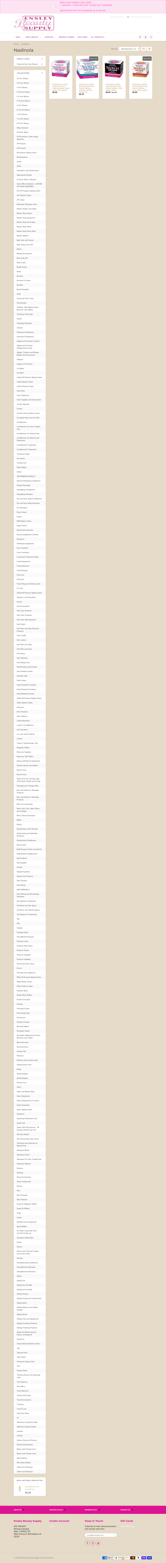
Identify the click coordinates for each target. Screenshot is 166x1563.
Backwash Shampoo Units (27, 204)
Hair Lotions (21, 640)
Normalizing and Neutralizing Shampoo (28, 895)
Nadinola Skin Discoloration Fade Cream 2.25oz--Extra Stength (86, 88)
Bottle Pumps (22, 267)
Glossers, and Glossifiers (26, 597)
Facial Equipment (23, 561)
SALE (19, 1087)
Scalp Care (21, 1123)
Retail (19, 1069)
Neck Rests (21, 885)
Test (18, 1366)
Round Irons (21, 1083)
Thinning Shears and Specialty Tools (28, 1376)
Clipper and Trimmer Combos (28, 341)
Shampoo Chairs (23, 1155)
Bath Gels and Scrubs (25, 240)
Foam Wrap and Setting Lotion (28, 584)
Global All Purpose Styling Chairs (29, 593)
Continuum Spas (23, 454)
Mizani (19, 824)
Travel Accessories (24, 1400)
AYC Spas (20, 200)
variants (20, 1431)
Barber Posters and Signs (26, 209)
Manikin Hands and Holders (27, 765)
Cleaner (20, 328)
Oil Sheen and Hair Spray (26, 906)
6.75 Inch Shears (23, 110)
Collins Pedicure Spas (25, 386)
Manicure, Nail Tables (25, 756)
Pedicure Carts (22, 941)
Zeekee (50, 1558)
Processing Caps (23, 1013)
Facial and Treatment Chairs (28, 557)
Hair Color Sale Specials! (26, 620)
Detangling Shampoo (25, 494)
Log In (52, 1526)
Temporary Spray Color (26, 1361)
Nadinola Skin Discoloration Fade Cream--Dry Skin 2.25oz (114, 87)
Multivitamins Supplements (27, 854)
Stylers (19, 1276)
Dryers (19, 517)
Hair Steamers (22, 658)
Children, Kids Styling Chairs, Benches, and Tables (28, 308)
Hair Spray (21, 653)
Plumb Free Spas (23, 999)
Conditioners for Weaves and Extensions (28, 439)
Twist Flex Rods (23, 1413)
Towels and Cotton (24, 1395)
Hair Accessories (23, 606)
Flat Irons (20, 575)
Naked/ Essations (23, 872)
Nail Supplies (22, 863)
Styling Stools (22, 1314)
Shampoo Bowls (23, 1150)
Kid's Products (22, 712)
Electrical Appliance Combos (28, 535)
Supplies (49, 37)
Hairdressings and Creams (27, 667)
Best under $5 (22, 258)
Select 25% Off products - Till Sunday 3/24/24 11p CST (28, 1128)
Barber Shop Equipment (26, 218)
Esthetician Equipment (25, 544)
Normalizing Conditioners (26, 901)
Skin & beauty (22, 1195)
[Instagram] (92, 1543)
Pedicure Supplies (24, 955)
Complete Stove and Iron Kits (28, 418)
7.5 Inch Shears (23, 119)
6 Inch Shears (22, 105)
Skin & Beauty (32, 37)
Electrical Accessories (25, 530)
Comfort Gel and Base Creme (28, 413)
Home (16, 44)
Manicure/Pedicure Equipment (28, 761)
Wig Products (22, 1458)
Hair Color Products (24, 615)
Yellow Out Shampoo (25, 1467)
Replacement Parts (24, 1065)
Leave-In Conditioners (25, 725)
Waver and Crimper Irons (26, 1449)
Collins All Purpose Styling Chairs (29, 377)
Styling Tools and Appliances (28, 1319)
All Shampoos (22, 157)
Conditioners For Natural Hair (28, 433)
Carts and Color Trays (25, 298)
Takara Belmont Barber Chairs (28, 1344)
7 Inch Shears (22, 114)
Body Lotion (21, 262)
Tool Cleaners (22, 1382)
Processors (21, 1017)
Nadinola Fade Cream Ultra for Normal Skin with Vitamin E (60, 87)
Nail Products (22, 858)
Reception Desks (23, 1031)
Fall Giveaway (22, 570)
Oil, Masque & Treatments (27, 914)
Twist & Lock (21, 1409)
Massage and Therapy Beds (28, 786)
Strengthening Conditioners (27, 1263)
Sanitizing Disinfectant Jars (27, 1118)
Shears (19, 1186)
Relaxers (20, 1056)
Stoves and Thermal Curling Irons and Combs (27, 1252)
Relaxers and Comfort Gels (27, 1060)
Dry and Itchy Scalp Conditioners (29, 499)
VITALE (19, 1436)
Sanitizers (20, 1114)
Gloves (19, 602)
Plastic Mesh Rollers (24, 995)
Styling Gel (21, 1281)
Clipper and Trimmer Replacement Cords (25, 346)
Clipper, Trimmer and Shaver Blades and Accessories (28, 353)
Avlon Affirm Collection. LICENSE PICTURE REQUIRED (29, 185)
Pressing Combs (23, 1008)
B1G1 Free (82, 37)
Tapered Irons (22, 1353)
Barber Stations (23, 236)
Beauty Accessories (24, 254)
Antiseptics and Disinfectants (28, 170)
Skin (18, 1191)
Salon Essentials (23, 1105)
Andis (19, 166)
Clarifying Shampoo (24, 323)
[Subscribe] (114, 1535)
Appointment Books (24, 175)
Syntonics (20, 1339)
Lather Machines (23, 721)
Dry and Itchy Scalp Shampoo (28, 503)
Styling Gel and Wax (24, 1285)
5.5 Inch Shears (23, 96)
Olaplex (20, 928)
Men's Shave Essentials (26, 816)
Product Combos (23, 1022)
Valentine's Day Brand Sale (27, 1422)
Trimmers (20, 1404)
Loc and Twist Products (26, 734)
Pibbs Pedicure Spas (25, 986)
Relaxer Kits (21, 1051)
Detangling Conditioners (26, 490)
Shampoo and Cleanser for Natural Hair (27, 1144)
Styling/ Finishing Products (27, 1323)
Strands (20, 1258)
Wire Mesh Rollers (24, 1463)
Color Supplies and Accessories (29, 400)
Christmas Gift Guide (25, 314)
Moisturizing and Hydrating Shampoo (27, 834)
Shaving (20, 1173)
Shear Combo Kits (24, 1182)
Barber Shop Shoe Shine (26, 231)
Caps (19, 294)
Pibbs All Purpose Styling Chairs (29, 977)
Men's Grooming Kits (25, 804)
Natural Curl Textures (25, 876)
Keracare (20, 707)
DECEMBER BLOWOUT (26, 476)
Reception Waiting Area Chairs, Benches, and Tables (29, 1036)
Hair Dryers (21, 624)
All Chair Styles (22, 132)
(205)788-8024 (118, 17)
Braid (19, 271)
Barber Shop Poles (24, 227)
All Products (97, 37)
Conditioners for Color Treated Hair (28, 428)
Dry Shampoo (22, 508)
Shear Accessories (24, 1177)
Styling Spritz (22, 1303)
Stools (19, 1242)
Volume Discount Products (27, 1440)
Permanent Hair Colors (25, 964)
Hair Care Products (24, 611)
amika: (19, 161)
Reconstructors (22, 1042)
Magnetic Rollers (23, 748)
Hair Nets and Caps (24, 644)
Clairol (19, 319)
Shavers (20, 1168)
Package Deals (22, 932)
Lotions (19, 739)
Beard (19, 249)
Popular (20, 1004)
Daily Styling (21, 467)
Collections (23, 73)
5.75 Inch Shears (23, 101)
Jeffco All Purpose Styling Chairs (29, 698)
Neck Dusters (22, 881)
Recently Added (66, 37)
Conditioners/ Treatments (26, 445)
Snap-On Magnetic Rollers (27, 1204)
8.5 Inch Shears (23, 123)
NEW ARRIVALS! (23, 890)
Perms (19, 968)
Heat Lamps (21, 680)
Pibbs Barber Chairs (24, 982)
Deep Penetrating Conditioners (28, 481)
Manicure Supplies (24, 752)
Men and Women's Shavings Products (28, 791)
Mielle (19, 820)
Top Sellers (21, 1386)
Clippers (20, 359)
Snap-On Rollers (23, 1208)
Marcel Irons (21, 770)
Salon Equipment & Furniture (28, 1101)
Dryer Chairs (21, 512)
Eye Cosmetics (22, 548)
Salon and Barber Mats (26, 1092)
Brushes (20, 276)
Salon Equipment (23, 1096)
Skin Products (22, 1200)
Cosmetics (21, 458)
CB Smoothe (21, 303)
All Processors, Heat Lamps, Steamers (28, 138)
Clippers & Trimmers (24, 364)
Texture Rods (22, 1370)
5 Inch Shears (22, 87)
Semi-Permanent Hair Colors (28, 1139)
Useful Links (23, 59)
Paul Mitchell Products (25, 937)
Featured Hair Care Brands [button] (27, 64)
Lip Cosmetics (22, 730)
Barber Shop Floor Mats (26, 222)
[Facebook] (87, 1543)
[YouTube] (98, 1543)
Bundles (20, 285)
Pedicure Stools (23, 950)
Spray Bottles (22, 1226)
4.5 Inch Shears (23, 83)
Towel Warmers (23, 1391)
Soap (19, 1213)
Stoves (19, 1247)
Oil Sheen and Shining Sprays (28, 910)
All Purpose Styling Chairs (27, 153)
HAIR (18, 37)
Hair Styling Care (23, 662)
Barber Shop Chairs (24, 213)
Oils (18, 919)
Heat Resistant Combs (25, 694)
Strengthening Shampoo (26, 1267)
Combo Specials (23, 404)
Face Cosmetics (23, 552)
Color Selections (23, 395)
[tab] (30, 64)
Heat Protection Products (26, 685)
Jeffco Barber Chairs (25, 703)
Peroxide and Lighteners (26, 973)
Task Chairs (21, 1357)
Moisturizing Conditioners (26, 840)
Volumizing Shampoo (25, 1445)
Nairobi (19, 867)
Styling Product (22, 1294)
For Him (20, 588)
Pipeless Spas (22, 991)
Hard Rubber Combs (25, 671)
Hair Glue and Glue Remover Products (28, 630)
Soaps (19, 1217)
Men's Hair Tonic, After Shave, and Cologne (28, 810)
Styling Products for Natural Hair (29, 1298)
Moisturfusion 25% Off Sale (27, 829)
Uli (18, 1418)
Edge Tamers (22, 526)
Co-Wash (20, 368)
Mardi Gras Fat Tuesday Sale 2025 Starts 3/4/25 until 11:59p (28, 780)
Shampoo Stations (24, 1164)
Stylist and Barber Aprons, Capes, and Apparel (27, 1333)
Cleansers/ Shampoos (25, 332)
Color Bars (21, 391)
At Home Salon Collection (26, 179)
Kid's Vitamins (22, 716)
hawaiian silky (22, 676)
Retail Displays (22, 1074)
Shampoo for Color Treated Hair (29, 1159)
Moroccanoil (21, 845)
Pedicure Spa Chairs (25, 946)
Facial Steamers (23, 566)
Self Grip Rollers (23, 1134)
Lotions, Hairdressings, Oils (27, 743)
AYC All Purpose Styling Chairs (28, 191)
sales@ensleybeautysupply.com (141, 17)
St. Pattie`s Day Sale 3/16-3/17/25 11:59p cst (27, 1232)
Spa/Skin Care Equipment (27, 1222)
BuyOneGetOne (23, 289)
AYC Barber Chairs (24, 195)
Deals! (19, 472)
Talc (18, 1348)
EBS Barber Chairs (24, 521)
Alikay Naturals (22, 128)
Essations (20, 539)
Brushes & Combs (24, 280)
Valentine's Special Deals (26, 1427)
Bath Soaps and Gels (25, 245)
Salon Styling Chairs (24, 1110)
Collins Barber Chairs (25, 382)
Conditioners (21, 422)
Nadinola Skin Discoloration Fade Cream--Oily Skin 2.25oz (140, 87)
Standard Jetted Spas (25, 1238)
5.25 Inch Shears (23, 92)
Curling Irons (22, 463)
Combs (19, 409)
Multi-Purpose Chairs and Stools (29, 849)
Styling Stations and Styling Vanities (27, 1308)
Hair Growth (21, 635)
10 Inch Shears (22, 78)
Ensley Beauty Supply (30, 1558)
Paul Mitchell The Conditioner (32, 1488)
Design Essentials (23, 485)
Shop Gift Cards (127, 1526)
